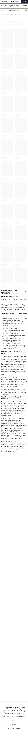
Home (2, 19)
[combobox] (14, 14)
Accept (14, 720)
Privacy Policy (21, 716)
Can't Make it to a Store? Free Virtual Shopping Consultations (14, 6)
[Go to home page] (14, 10)
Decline (13, 724)
